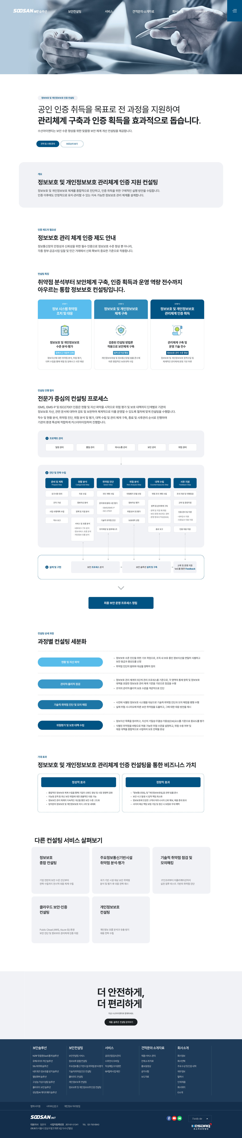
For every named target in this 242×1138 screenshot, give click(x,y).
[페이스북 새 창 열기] (169, 1118)
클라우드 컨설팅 (76, 1076)
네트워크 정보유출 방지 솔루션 (46, 1071)
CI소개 (180, 1092)
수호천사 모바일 (112, 1061)
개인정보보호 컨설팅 (78, 1082)
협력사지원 (35, 1106)
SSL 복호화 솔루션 (40, 1066)
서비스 (109, 11)
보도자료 (145, 1076)
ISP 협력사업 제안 (112, 1071)
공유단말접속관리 (113, 1055)
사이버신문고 (201, 11)
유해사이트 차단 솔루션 (43, 1061)
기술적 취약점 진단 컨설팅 (80, 1071)
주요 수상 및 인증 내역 (186, 1066)
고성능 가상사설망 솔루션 (43, 1082)
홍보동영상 (146, 1066)
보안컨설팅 (74, 11)
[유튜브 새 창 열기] (174, 1118)
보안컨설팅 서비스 (77, 1055)
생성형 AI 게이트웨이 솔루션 (45, 1092)
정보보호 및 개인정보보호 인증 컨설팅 (85, 1087)
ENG (218, 11)
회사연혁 (181, 1061)
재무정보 (181, 1071)
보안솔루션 (40, 11)
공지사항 (145, 1071)
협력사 (180, 1076)
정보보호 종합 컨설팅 (78, 1061)
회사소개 (177, 11)
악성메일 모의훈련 (113, 1066)
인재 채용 (181, 1082)
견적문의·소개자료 (143, 11)
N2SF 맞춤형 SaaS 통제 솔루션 (46, 1055)
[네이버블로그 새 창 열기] (179, 1118)
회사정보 (181, 1055)
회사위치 (181, 1087)
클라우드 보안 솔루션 (42, 1087)
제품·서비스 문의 (148, 1055)
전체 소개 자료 (147, 1061)
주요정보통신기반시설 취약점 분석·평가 (86, 1066)
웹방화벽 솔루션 (39, 1076)
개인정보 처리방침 (72, 1106)
